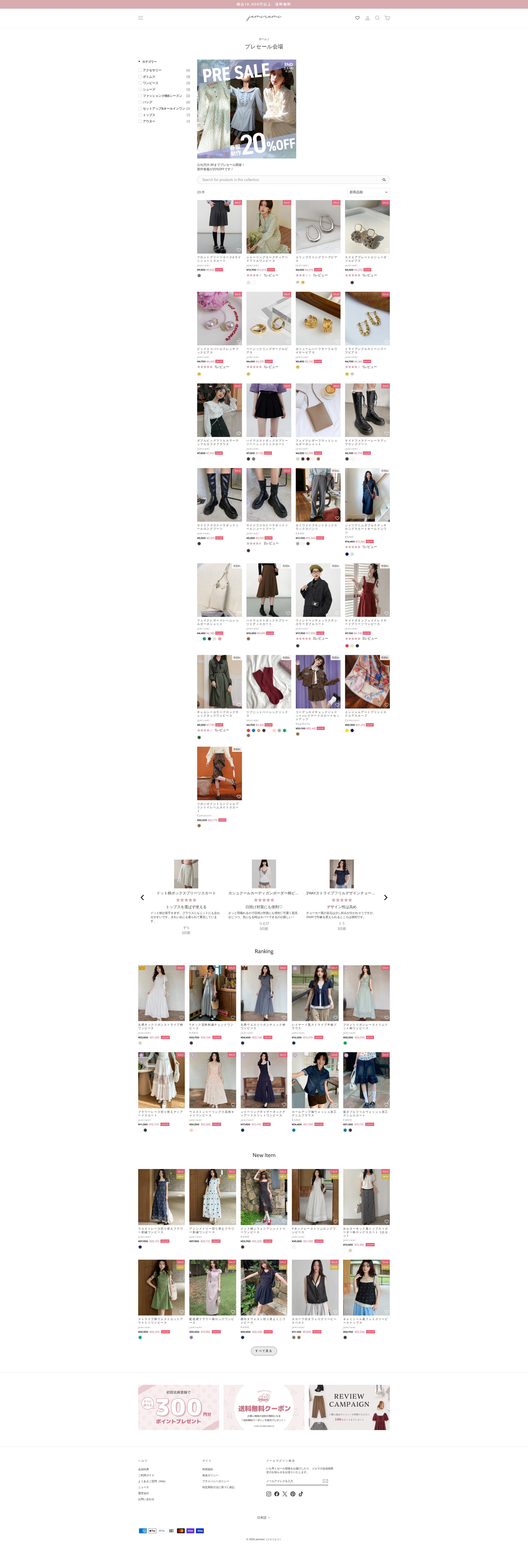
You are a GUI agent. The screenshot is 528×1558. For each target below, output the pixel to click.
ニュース (143, 1487)
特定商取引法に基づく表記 (218, 1487)
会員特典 (143, 1469)
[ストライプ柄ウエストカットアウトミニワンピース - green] (140, 1337)
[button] (239, 250)
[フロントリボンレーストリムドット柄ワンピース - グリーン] (345, 1043)
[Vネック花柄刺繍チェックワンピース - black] (191, 1043)
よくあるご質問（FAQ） (152, 1481)
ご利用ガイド (146, 1475)
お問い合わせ (146, 1499)
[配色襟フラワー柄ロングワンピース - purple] (191, 1337)
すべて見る (264, 1351)
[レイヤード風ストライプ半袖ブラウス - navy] (294, 1043)
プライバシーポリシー (215, 1481)
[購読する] (325, 1481)
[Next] (385, 897)
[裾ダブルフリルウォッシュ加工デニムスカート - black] (350, 1130)
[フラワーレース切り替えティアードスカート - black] (145, 1130)
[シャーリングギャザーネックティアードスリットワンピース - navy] (243, 1130)
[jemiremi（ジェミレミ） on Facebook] (276, 1493)
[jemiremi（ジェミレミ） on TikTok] (300, 1493)
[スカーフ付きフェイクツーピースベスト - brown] (299, 1337)
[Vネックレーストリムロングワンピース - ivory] (294, 1247)
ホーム (263, 39)
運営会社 (143, 1493)
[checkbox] (166, 70)
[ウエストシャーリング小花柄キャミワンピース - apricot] (191, 1130)
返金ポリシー (210, 1475)
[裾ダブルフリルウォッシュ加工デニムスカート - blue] (345, 1130)
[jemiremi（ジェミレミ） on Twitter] (284, 1493)
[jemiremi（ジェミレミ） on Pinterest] (292, 1493)
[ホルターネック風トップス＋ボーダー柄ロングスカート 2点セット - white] (345, 1250)
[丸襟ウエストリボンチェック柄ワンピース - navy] (243, 1043)
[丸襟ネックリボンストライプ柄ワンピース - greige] (140, 1043)
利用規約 (207, 1469)
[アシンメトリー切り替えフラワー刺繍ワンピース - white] (191, 1247)
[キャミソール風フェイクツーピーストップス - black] (345, 1337)
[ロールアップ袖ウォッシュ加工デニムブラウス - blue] (294, 1130)
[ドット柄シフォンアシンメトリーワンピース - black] (243, 1247)
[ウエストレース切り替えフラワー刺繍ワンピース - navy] (140, 1247)
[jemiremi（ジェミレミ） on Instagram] (268, 1493)
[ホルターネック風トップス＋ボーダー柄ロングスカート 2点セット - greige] (350, 1250)
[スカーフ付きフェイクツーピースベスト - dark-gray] (294, 1337)
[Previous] (142, 897)
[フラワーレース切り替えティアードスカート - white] (140, 1130)
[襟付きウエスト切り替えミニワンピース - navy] (243, 1337)
